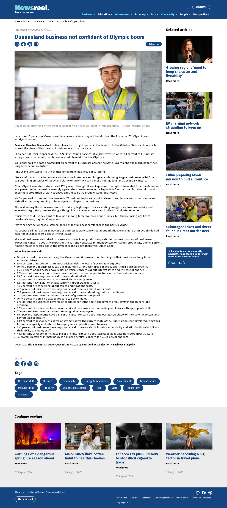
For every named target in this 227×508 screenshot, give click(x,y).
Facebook (204, 493)
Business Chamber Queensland (33, 145)
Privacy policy (182, 498)
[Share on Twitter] (29, 44)
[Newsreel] (32, 9)
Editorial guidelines (164, 498)
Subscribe (154, 44)
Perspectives (201, 14)
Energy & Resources (96, 381)
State (114, 387)
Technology (133, 387)
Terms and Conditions (201, 498)
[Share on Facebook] (23, 44)
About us (134, 498)
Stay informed (25, 499)
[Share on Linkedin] (17, 44)
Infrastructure (148, 381)
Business (87, 14)
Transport (23, 394)
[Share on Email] (36, 44)
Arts (153, 14)
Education (104, 14)
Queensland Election (75, 387)
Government (122, 14)
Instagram (210, 493)
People (184, 14)
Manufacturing (26, 387)
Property (48, 387)
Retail (99, 387)
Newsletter (201, 7)
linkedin (197, 493)
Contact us (146, 498)
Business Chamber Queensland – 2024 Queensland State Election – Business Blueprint (84, 344)
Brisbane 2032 (26, 381)
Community (167, 14)
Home (17, 21)
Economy (140, 14)
